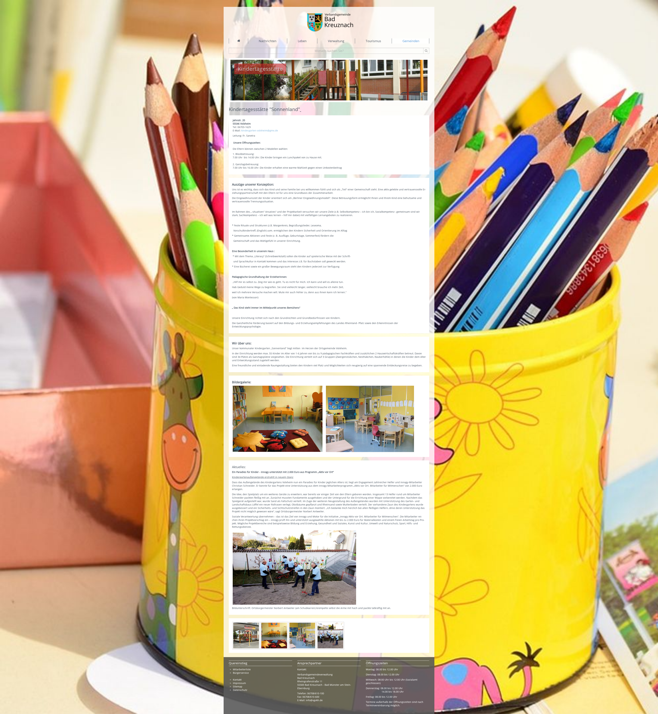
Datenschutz (240, 690)
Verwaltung (336, 41)
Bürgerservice (241, 672)
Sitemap (237, 686)
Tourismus (373, 41)
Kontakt (237, 679)
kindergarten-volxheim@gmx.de (259, 130)
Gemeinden (411, 41)
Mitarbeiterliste (242, 669)
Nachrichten (267, 41)
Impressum (239, 683)
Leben (302, 41)
